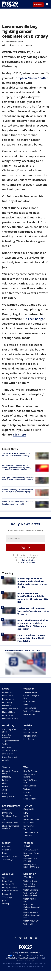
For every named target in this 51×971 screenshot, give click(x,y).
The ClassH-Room (10, 816)
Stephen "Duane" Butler (32, 78)
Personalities (7, 894)
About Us (7, 873)
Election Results (30, 732)
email (36, 938)
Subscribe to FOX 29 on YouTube (22, 650)
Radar (26, 704)
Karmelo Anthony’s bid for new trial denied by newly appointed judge (17, 490)
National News (8, 712)
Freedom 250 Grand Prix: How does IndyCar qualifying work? (17, 502)
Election (26, 729)
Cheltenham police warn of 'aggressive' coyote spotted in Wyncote (33, 611)
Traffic (5, 744)
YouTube (27, 795)
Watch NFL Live (30, 881)
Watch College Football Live (29, 885)
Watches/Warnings (31, 711)
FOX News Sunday (10, 718)
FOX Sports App (9, 796)
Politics (27, 725)
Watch (27, 767)
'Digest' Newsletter (10, 740)
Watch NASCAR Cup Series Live (30, 894)
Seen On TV (7, 753)
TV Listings (7, 897)
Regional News (28, 844)
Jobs (4, 900)
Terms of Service (27, 562)
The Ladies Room (31, 832)
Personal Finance (9, 856)
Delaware (6, 705)
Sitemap (5, 903)
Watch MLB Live (30, 890)
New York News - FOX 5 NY (31, 859)
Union (4, 793)
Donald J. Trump (30, 736)
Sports (6, 767)
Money (6, 842)
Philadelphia (7, 695)
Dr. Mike (6, 760)
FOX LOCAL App (30, 849)
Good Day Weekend (6, 736)
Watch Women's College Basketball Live (31, 915)
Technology (7, 859)
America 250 (7, 692)
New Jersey (7, 702)
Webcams (27, 789)
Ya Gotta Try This (10, 750)
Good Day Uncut (9, 757)
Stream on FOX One (29, 875)
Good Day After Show (9, 730)
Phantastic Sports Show (10, 772)
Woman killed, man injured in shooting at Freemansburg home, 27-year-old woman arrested (16, 467)
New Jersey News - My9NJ (31, 854)
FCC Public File (8, 884)
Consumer (6, 849)
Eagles (5, 780)
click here (19, 434)
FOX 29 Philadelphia (10, 41)
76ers (4, 789)
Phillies (5, 786)
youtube (31, 938)
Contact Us (7, 881)
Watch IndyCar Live (29, 900)
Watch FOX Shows (10, 822)
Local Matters (29, 798)
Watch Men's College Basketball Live (31, 907)
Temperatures (29, 708)
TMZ (4, 819)
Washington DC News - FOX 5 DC (31, 865)
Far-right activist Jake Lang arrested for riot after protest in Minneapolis (18, 478)
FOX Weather (29, 701)
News (21, 41)
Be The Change (33, 319)
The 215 (27, 829)
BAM (25, 816)
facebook (15, 938)
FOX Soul (27, 792)
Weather (28, 688)
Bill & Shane (28, 822)
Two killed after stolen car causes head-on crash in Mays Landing (16, 454)
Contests (6, 809)
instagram (25, 938)
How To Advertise (10, 890)
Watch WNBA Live (31, 920)
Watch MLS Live (30, 924)
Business (6, 846)
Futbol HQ (6, 776)
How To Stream (30, 771)
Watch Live (38, 5)
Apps (4, 877)
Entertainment (11, 805)
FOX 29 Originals (28, 807)
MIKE (25, 813)
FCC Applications (9, 887)
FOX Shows (7, 813)
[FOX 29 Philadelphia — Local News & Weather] (10, 4)
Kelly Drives (28, 826)
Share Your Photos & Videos (10, 827)
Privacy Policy (28, 560)
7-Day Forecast (30, 692)
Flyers (4, 783)
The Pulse (27, 835)
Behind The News (31, 819)
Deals (4, 853)
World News (7, 715)
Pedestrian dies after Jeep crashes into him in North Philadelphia (31, 638)
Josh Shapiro (28, 739)
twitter (20, 938)
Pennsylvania (8, 699)
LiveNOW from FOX (30, 781)
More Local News (10, 708)
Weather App (29, 714)
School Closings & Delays (31, 696)
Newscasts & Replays (29, 775)
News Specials (29, 785)
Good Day (8, 725)
